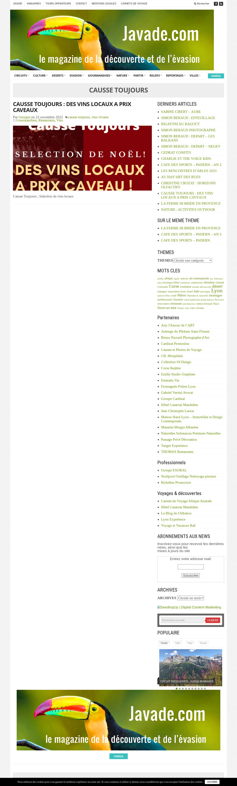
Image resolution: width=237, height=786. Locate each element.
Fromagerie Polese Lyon (178, 386)
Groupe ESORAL (174, 470)
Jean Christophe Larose (177, 411)
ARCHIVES (166, 598)
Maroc (181, 295)
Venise (180, 308)
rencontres (163, 303)
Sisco (216, 303)
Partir (138, 75)
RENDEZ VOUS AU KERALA (177, 681)
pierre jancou (207, 299)
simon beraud (204, 303)
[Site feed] (221, 4)
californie (185, 282)
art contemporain (199, 278)
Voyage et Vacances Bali (178, 525)
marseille (203, 295)
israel (190, 291)
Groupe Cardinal (173, 399)
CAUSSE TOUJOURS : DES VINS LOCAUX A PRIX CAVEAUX (72, 107)
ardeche (184, 278)
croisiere (185, 286)
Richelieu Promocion (176, 482)
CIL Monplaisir (172, 356)
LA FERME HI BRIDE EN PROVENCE (191, 203)
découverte (205, 287)
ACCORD (212, 782)
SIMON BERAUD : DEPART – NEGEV (191, 146)
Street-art (163, 308)
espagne (162, 291)
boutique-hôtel (171, 282)
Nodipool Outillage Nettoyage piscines (188, 476)
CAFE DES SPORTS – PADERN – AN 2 (191, 165)
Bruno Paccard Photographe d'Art (185, 337)
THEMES (165, 260)
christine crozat (213, 282)
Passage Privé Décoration (179, 439)
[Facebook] (216, 4)
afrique (169, 278)
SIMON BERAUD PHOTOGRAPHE (188, 130)
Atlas (159, 283)
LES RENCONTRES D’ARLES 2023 (189, 171)
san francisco (189, 304)
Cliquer (213, 620)
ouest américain (192, 299)
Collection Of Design (176, 362)
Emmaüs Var (170, 380)
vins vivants (100, 117)
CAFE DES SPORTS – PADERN (185, 240)
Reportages (174, 75)
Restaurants (47, 120)
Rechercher (202, 3)
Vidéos (216, 76)
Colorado (162, 286)
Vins (59, 120)
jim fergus (205, 291)
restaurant (176, 303)
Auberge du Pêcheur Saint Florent (185, 331)
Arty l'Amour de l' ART (178, 325)
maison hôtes (164, 295)
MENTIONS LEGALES (104, 3)
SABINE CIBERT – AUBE (181, 112)
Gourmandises (99, 75)
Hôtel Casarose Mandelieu (179, 405)
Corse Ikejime (171, 368)
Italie (196, 291)
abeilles (160, 279)
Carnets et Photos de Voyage (181, 350)
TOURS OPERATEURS (58, 3)
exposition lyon (177, 291)
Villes (194, 75)
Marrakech (192, 295)
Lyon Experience (173, 519)
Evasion (76, 75)
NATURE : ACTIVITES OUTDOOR (188, 210)
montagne (215, 295)
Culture (39, 75)
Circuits (20, 75)
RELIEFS (155, 75)
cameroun (196, 282)
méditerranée (164, 299)
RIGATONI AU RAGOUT (180, 124)
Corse (174, 286)
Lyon (217, 290)
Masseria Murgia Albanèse (179, 427)
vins (187, 308)
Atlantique (218, 279)
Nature (121, 75)
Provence (219, 299)
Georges (24, 117)
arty (211, 279)
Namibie (178, 299)
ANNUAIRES (34, 3)
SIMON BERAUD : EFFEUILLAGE (188, 118)
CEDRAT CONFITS (176, 152)
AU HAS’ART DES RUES (181, 177)
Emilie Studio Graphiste (178, 374)
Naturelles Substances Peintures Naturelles (191, 433)
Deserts (57, 75)
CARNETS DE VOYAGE (134, 3)
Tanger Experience (174, 446)
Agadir (177, 279)
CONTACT (81, 3)
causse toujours (79, 117)
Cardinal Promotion (175, 344)
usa (173, 307)
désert (217, 286)
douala (195, 287)
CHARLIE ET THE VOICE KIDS (186, 159)
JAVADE (17, 3)
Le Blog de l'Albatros (176, 513)
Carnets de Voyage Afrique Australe (186, 501)
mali (173, 295)
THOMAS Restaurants (177, 452)
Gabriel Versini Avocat (177, 392)
